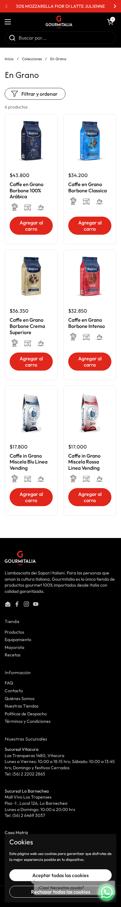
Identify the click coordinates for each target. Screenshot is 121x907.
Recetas (12, 655)
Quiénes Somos (19, 698)
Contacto (14, 690)
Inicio (9, 58)
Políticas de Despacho (26, 714)
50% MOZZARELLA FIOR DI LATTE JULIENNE (60, 6)
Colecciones (32, 58)
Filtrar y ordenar (39, 94)
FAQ (9, 683)
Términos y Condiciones (28, 721)
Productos (14, 632)
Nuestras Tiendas (21, 706)
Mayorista (14, 647)
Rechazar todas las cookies (60, 892)
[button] (110, 22)
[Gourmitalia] (59, 22)
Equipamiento (18, 639)
